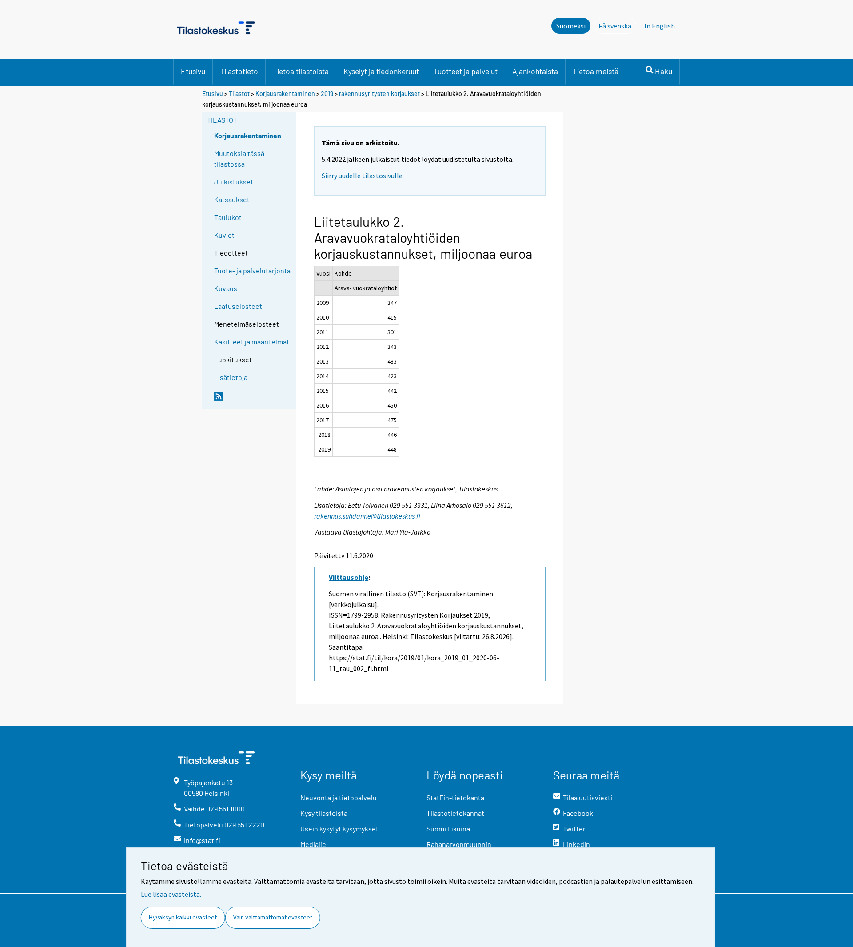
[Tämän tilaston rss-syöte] (253, 400)
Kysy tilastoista (323, 813)
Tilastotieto (239, 71)
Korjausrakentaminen (285, 93)
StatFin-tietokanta (455, 797)
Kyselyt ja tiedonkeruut (381, 71)
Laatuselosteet (238, 306)
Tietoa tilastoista (301, 71)
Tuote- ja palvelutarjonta (252, 270)
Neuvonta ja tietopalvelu (338, 797)
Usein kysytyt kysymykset (339, 828)
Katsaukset (232, 199)
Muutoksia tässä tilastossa (239, 158)
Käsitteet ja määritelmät (251, 341)
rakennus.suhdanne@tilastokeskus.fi (367, 515)
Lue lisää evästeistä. (171, 894)
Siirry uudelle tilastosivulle (362, 175)
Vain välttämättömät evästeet (272, 917)
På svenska (617, 25)
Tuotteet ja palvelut (466, 71)
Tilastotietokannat (455, 813)
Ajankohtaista (535, 71)
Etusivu (193, 71)
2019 (327, 93)
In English (659, 25)
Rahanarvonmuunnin (458, 844)
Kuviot (224, 235)
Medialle (313, 844)
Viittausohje (348, 577)
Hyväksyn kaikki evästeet (183, 917)
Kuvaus (225, 288)
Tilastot (239, 93)
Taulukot (228, 217)
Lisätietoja (230, 377)
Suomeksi (571, 25)
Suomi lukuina (448, 828)
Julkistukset (233, 181)
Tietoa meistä (595, 71)
